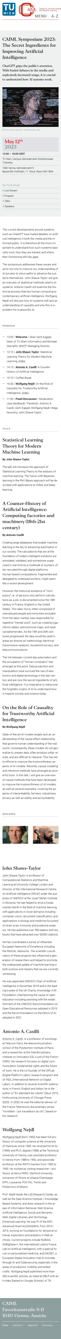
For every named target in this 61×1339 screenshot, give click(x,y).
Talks (7, 201)
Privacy (47, 1325)
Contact (18, 1325)
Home (5, 1325)
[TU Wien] (10, 9)
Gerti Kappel (43, 337)
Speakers (9, 206)
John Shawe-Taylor (14, 875)
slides (21, 361)
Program (9, 195)
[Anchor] (16, 326)
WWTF (23, 346)
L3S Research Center (40, 1194)
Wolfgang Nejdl (11, 1137)
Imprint (33, 1325)
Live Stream (11, 190)
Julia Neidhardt (16, 403)
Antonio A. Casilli (12, 1038)
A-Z (55, 16)
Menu (41, 16)
